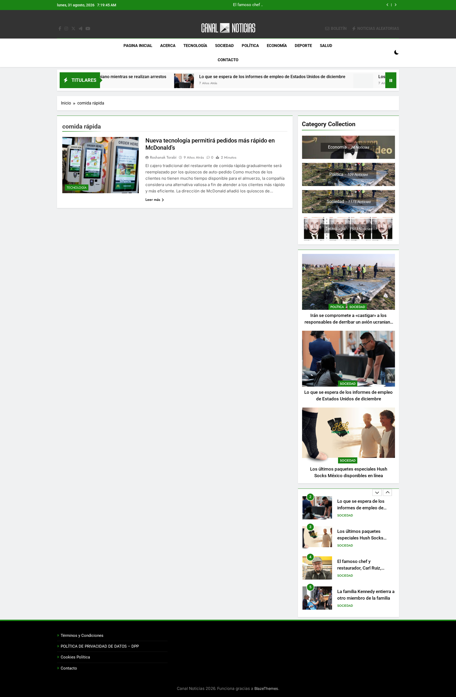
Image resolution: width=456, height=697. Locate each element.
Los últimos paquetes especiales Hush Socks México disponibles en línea (308, 5)
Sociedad (224, 45)
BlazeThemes (266, 688)
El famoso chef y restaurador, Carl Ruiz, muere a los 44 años (359, 538)
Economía (277, 45)
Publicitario (347, 605)
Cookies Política (75, 657)
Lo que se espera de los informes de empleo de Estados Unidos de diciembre (235, 76)
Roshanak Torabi (163, 157)
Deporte (303, 45)
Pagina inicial (138, 45)
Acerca (167, 45)
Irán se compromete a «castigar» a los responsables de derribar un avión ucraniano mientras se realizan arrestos (349, 322)
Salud (326, 45)
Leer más (152, 199)
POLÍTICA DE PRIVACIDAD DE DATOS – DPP (100, 646)
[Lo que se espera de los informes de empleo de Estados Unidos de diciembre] (146, 83)
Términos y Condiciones (82, 635)
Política (250, 45)
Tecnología (195, 45)
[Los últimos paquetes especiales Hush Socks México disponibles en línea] (326, 83)
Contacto (228, 60)
